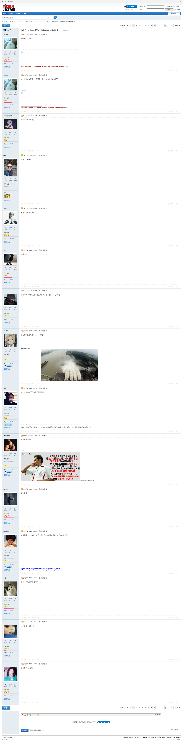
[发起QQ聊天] (8, 367)
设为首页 (4, 1)
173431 (12, 363)
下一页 (176, 25)
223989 (12, 564)
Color (25, 715)
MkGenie (12, 30)
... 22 (162, 25)
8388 (10, 227)
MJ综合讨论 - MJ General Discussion (35, 21)
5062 (10, 453)
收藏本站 (10, 1)
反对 (38, 70)
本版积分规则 (175, 730)
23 (5, 408)
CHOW (5, 250)
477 (5, 178)
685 (10, 268)
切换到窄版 (180, 1)
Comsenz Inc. (12, 739)
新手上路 (6, 184)
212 (5, 550)
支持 (31, 70)
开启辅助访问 (178, 1)
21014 (11, 279)
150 (5, 227)
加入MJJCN (177, 9)
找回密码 (176, 6)
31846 (11, 422)
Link (30, 715)
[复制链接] (65, 30)
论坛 (4, 13)
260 (5, 349)
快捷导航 (173, 13)
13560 (11, 652)
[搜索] (55, 18)
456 (10, 52)
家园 (11, 13)
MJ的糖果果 (6, 435)
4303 (10, 684)
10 (157, 25)
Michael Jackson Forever (16, 21)
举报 (177, 70)
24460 (11, 519)
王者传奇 (6, 57)
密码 (141, 9)
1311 (10, 308)
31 (5, 453)
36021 (11, 144)
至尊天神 (6, 137)
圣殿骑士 (6, 232)
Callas (5, 208)
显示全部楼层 (43, 34)
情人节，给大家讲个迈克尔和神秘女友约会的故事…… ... (63, 21)
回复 (25, 70)
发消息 (8, 67)
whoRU (5, 331)
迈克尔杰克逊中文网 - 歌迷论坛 (2, 21)
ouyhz (5, 622)
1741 (10, 132)
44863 (11, 610)
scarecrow (6, 531)
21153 (11, 63)
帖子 (49, 18)
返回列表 (122, 25)
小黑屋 (136, 737)
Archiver (125, 737)
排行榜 (18, 13)
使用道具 (170, 70)
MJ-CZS (5, 489)
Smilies (38, 715)
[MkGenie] (4, 30)
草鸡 (4, 155)
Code (35, 715)
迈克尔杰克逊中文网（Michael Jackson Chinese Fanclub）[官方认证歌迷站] (160, 737)
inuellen (5, 291)
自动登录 (169, 6)
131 (10, 508)
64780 (11, 469)
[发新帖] (6, 25)
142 (10, 641)
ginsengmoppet (7, 115)
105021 (12, 239)
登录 (88, 722)
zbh (4, 664)
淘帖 (25, 13)
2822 (10, 599)
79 (5, 308)
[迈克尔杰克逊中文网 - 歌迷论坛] (8, 10)
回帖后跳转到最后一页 (37, 730)
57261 (11, 695)
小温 (4, 578)
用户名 (142, 6)
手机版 (131, 737)
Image (27, 715)
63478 (11, 319)
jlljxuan (5, 34)
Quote (33, 715)
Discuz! (10, 737)
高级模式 (157, 715)
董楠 (4, 388)
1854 (10, 408)
